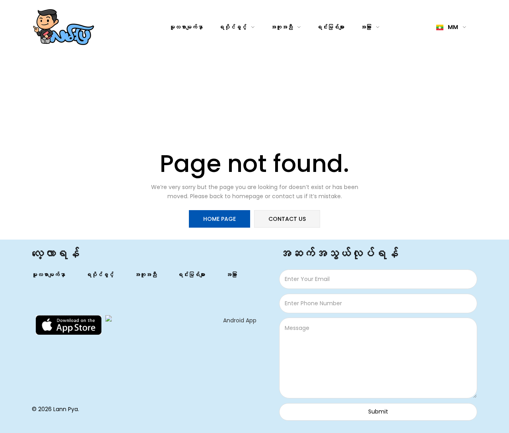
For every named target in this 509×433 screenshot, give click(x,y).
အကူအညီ (282, 27)
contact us (287, 219)
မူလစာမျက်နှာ (186, 27)
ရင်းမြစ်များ (330, 27)
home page (219, 219)
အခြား (366, 27)
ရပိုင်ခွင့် (233, 27)
